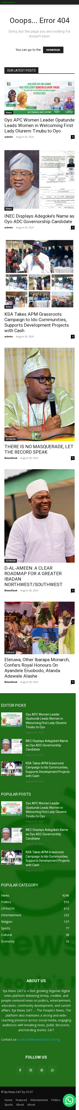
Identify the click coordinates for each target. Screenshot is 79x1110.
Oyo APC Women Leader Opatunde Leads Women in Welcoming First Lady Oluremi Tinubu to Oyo (39, 125)
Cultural (10, 652)
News (9, 112)
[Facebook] (20, 1070)
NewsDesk (10, 458)
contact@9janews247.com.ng (39, 1039)
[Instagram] (31, 1070)
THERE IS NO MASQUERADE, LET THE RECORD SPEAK (39, 449)
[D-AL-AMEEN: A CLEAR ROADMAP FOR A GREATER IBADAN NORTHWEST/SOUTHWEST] (39, 515)
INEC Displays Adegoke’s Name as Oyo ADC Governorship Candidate (39, 218)
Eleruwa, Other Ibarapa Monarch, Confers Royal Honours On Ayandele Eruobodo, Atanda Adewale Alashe (37, 668)
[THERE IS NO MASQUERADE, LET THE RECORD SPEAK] (39, 394)
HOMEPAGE (53, 49)
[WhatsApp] (52, 1070)
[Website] (41, 1070)
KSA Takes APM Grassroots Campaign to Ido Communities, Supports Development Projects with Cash (36, 322)
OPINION (11, 439)
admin (8, 136)
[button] (69, 1100)
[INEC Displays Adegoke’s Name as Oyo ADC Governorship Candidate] (39, 179)
